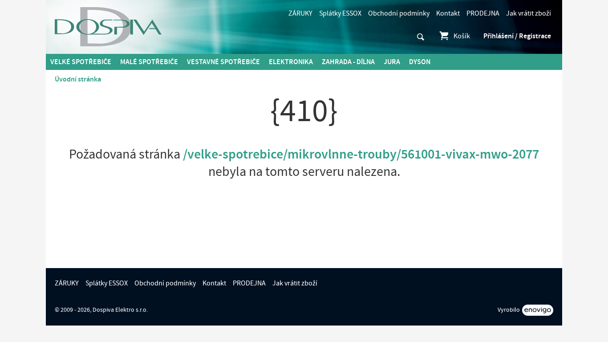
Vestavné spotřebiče (223, 62)
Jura (392, 62)
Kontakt (448, 13)
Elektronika (291, 62)
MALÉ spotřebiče (149, 62)
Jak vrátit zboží (528, 13)
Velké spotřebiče (80, 62)
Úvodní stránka (78, 79)
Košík (462, 36)
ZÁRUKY (300, 13)
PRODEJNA (482, 13)
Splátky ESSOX (340, 13)
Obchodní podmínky (399, 13)
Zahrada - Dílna (348, 62)
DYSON (419, 62)
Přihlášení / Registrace (517, 36)
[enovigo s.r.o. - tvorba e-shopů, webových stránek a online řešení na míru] (537, 310)
